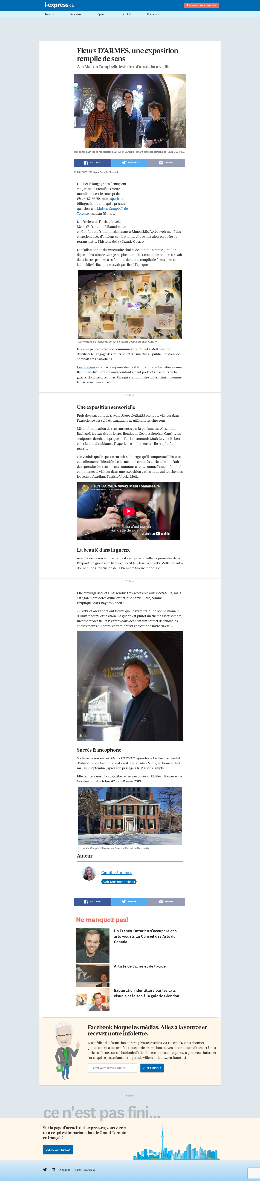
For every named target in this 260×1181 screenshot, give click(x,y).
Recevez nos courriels (201, 5)
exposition (116, 198)
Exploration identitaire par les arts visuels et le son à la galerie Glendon (146, 993)
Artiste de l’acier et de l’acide (140, 966)
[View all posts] (119, 881)
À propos (64, 1170)
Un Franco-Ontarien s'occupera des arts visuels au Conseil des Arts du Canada (145, 936)
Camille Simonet (116, 872)
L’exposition (86, 367)
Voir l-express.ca (58, 1149)
